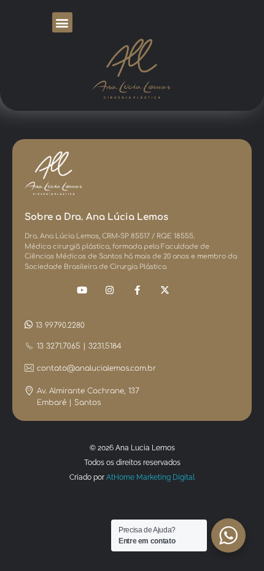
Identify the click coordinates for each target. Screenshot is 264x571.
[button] (62, 22)
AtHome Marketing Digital (150, 477)
